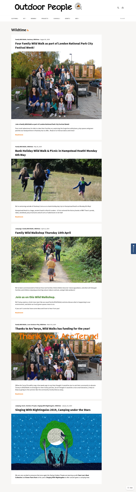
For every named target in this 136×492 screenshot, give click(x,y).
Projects (45, 18)
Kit (24, 18)
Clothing (14, 18)
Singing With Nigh (52, 477)
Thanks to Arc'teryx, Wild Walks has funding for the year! (52, 328)
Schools (57, 18)
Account (122, 18)
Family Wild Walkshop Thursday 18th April (43, 233)
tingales (61, 477)
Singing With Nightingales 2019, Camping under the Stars (53, 410)
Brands (33, 18)
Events (67, 18)
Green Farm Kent (31, 477)
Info (77, 18)
